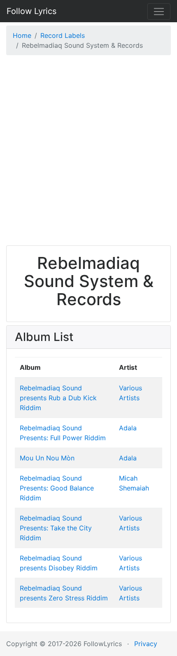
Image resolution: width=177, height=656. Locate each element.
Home (22, 35)
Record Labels (62, 35)
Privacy (145, 644)
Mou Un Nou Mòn (47, 458)
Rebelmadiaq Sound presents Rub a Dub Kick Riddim (58, 398)
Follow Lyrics (31, 11)
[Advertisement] (88, 152)
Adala (128, 428)
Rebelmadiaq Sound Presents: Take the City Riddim (56, 528)
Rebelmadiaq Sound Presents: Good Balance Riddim (57, 488)
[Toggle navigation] (158, 11)
